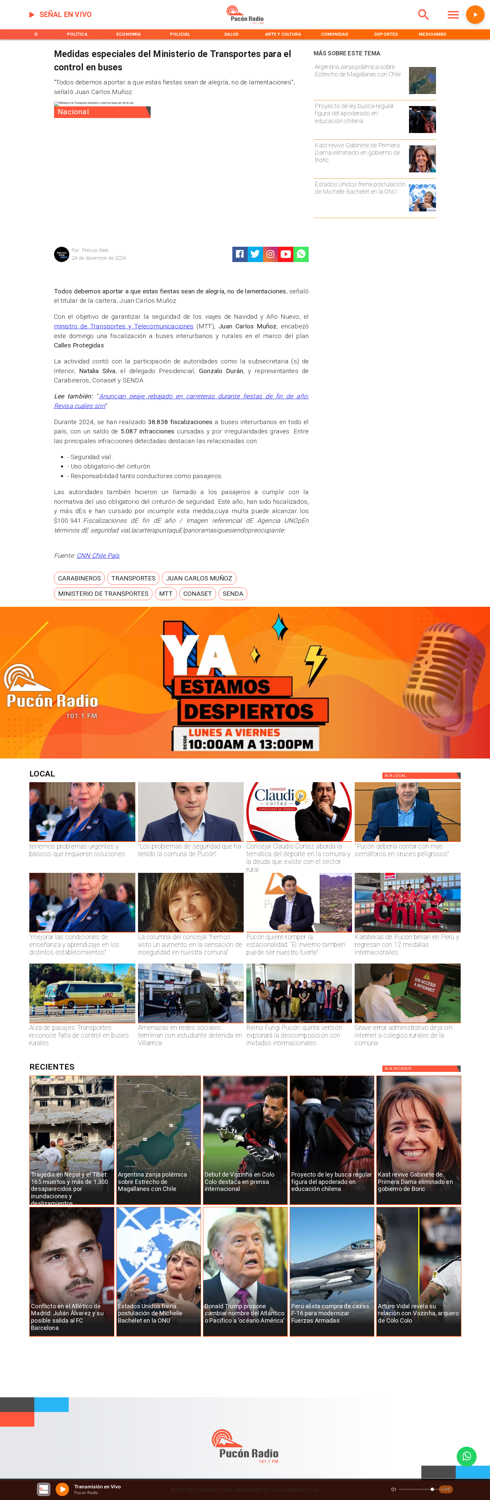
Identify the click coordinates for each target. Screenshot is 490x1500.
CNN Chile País (98, 555)
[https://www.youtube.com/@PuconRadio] (286, 254)
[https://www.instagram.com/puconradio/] (270, 254)
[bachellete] (422, 211)
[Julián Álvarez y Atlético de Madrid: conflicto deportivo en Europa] (71, 1336)
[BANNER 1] (245, 757)
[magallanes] (422, 93)
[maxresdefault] (299, 932)
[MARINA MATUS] (82, 841)
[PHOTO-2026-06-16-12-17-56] (299, 841)
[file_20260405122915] (82, 1023)
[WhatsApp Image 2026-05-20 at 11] (191, 932)
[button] (79, 578)
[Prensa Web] (61, 261)
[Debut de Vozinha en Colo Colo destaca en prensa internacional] (245, 1204)
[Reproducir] (475, 14)
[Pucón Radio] (423, 22)
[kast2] (422, 172)
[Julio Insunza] (407, 841)
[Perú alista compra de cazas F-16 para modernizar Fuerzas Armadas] (332, 1336)
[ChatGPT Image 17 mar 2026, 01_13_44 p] (407, 1023)
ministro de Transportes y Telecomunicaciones (124, 326)
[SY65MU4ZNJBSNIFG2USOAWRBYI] (191, 1023)
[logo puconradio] (245, 22)
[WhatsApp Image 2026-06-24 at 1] (191, 841)
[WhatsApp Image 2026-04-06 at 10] (299, 1023)
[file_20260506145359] (407, 932)
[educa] (422, 132)
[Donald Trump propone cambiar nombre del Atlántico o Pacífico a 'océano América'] (245, 1336)
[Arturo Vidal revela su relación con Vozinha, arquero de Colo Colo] (418, 1336)
